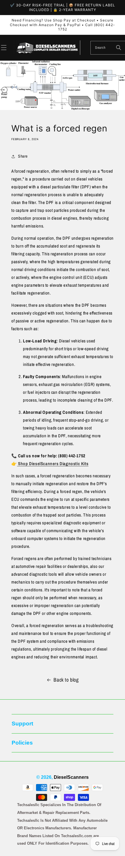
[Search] (118, 47)
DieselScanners (71, 777)
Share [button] (23, 156)
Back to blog (65, 679)
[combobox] (108, 47)
